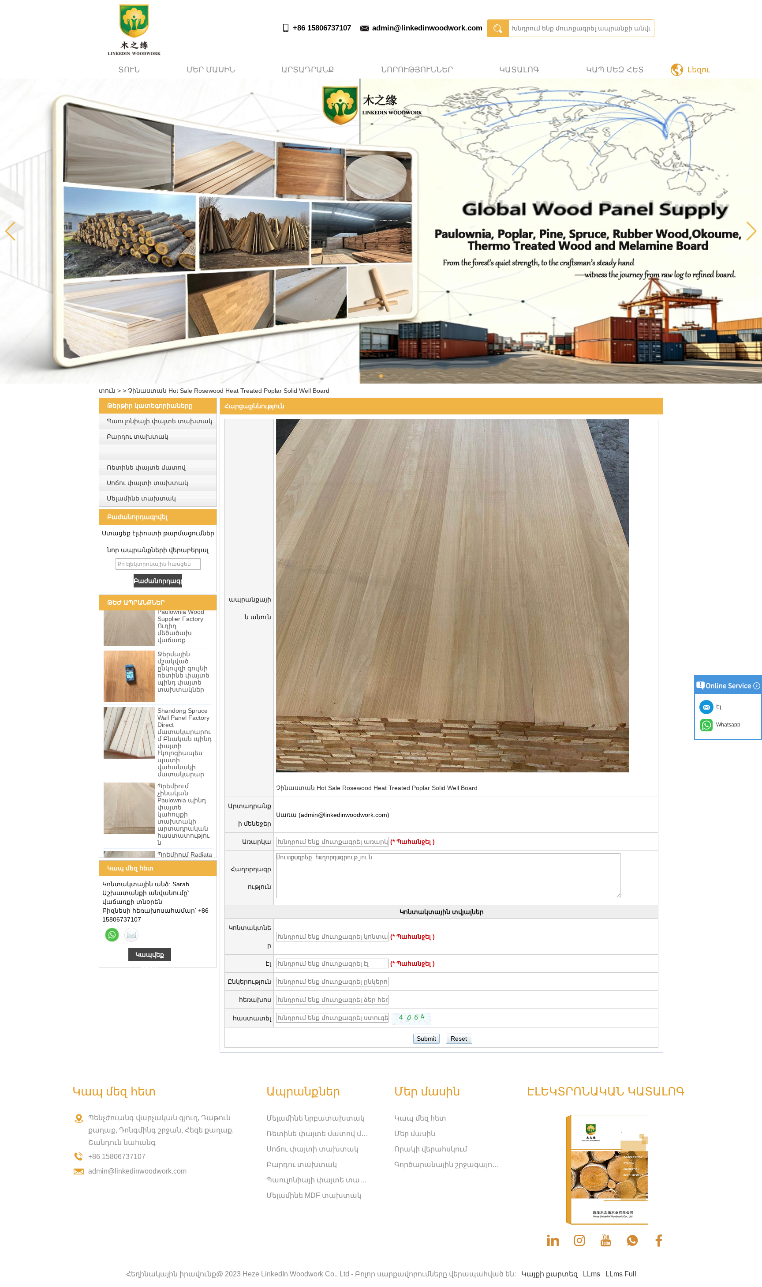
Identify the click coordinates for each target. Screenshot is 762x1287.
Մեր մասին (211, 69)
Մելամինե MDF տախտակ (314, 1195)
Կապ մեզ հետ (615, 69)
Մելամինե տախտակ (141, 498)
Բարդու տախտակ (137, 436)
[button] (381, 376)
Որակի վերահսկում (430, 1149)
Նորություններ (417, 69)
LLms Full (620, 1274)
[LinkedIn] (553, 1240)
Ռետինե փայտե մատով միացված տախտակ (319, 1133)
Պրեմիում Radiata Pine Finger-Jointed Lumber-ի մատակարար (184, 847)
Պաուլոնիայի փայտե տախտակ (160, 421)
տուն (129, 69)
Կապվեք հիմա (149, 956)
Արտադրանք (307, 69)
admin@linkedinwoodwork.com (427, 28)
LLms (591, 1274)
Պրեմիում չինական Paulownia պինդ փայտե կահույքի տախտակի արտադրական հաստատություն (183, 796)
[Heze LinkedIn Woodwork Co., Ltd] (134, 52)
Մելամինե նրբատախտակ (315, 1118)
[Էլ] (131, 935)
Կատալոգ (519, 69)
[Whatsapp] (112, 935)
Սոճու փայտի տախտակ (147, 482)
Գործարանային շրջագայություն (447, 1164)
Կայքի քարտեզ (549, 1274)
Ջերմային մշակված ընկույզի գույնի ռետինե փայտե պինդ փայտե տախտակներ (183, 653)
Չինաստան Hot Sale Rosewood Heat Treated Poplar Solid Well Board (377, 787)
